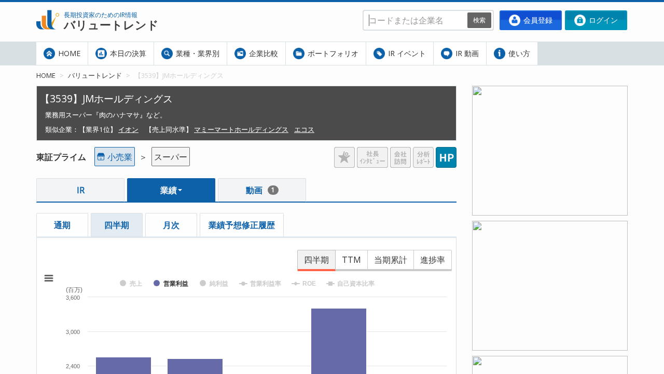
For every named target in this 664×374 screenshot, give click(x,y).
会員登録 (536, 20)
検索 (479, 20)
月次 (171, 225)
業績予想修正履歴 (242, 225)
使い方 (518, 53)
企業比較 (262, 53)
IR (81, 190)
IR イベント (406, 53)
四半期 (116, 225)
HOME (68, 53)
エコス (304, 129)
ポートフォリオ (332, 53)
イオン (128, 129)
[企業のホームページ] (446, 153)
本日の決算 (127, 53)
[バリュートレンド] (47, 8)
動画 (260, 190)
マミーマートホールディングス (241, 129)
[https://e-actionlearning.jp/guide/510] (550, 362)
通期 (62, 225)
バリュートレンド (95, 75)
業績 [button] (168, 190)
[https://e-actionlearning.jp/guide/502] (550, 227)
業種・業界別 (196, 53)
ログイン (602, 20)
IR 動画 (466, 53)
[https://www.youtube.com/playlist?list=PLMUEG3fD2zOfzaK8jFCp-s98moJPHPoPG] (550, 92)
